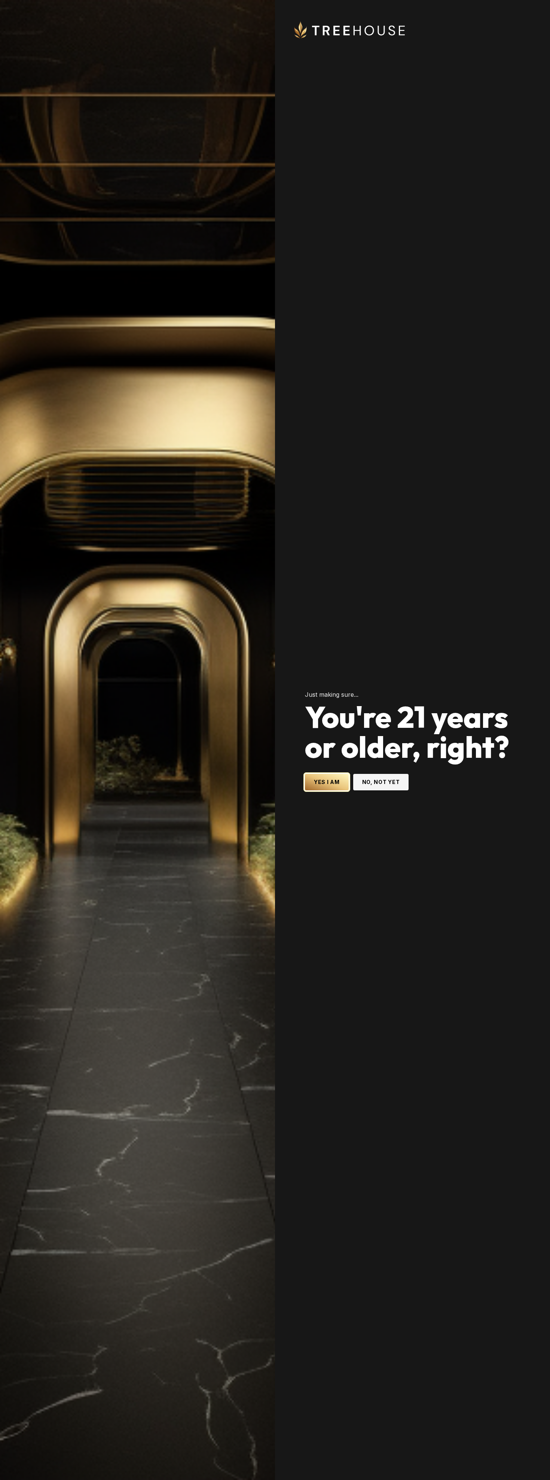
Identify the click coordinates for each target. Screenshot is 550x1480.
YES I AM (327, 782)
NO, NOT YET (381, 782)
